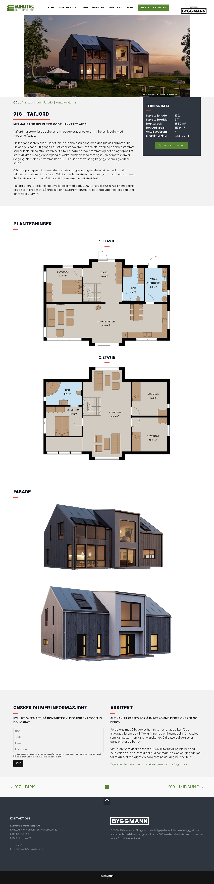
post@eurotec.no (31, 849)
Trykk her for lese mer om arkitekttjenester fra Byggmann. (149, 764)
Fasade (48, 102)
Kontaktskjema (66, 102)
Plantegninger (31, 102)
